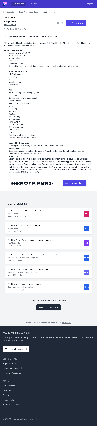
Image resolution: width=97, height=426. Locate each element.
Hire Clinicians (34, 4)
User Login (7, 390)
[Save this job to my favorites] (58, 23)
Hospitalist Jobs (49, 12)
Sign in (90, 4)
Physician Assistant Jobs (14, 373)
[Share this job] (62, 23)
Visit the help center (14, 349)
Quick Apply (77, 23)
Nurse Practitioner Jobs (28, 12)
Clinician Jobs (18, 4)
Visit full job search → (48, 307)
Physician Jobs (9, 363)
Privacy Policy (9, 400)
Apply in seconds (73, 183)
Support (6, 395)
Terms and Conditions (12, 404)
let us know (66, 323)
